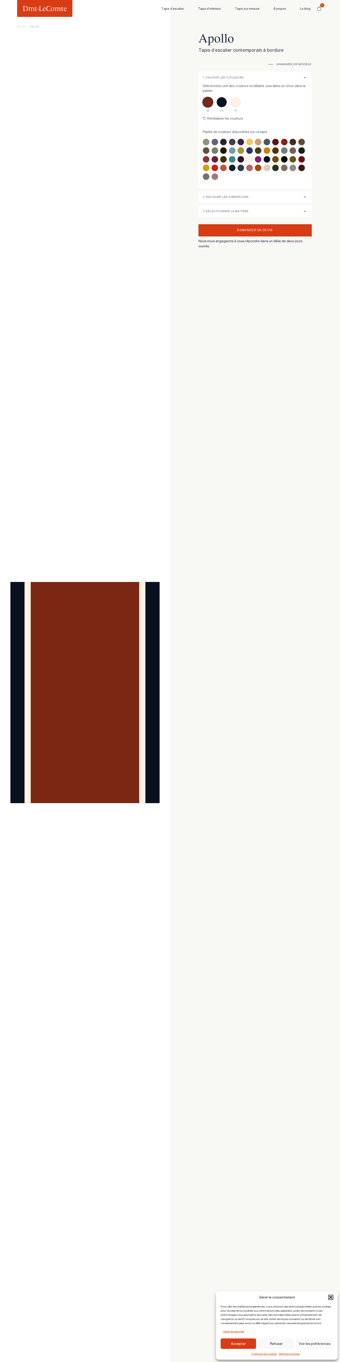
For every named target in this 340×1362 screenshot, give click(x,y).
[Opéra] (301, 159)
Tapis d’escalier (172, 8)
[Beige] (258, 142)
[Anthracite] (223, 142)
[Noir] (284, 159)
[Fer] (284, 150)
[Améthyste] (214, 142)
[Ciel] (232, 150)
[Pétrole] (232, 167)
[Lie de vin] (240, 159)
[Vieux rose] (214, 176)
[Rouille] (258, 167)
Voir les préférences (315, 1344)
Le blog (305, 8)
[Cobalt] (249, 150)
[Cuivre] (266, 150)
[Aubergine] (240, 142)
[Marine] (266, 159)
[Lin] (249, 159)
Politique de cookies (264, 1354)
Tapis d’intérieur (209, 8)
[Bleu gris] (266, 142)
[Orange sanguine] (223, 167)
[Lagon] (232, 159)
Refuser (276, 1344)
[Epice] (275, 150)
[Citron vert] (240, 150)
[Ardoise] (232, 142)
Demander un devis (255, 230)
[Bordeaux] (275, 142)
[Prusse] (240, 167)
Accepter (238, 1344)
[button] (330, 1297)
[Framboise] (214, 159)
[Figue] (292, 150)
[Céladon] (214, 150)
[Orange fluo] (214, 167)
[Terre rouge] (301, 167)
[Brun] (292, 142)
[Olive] (292, 159)
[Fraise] (206, 159)
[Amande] (206, 142)
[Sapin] (275, 167)
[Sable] (266, 167)
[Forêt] (301, 150)
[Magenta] (258, 159)
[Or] (206, 167)
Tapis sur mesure (247, 8)
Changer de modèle (294, 64)
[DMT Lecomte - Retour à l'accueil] (44, 8)
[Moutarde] (275, 159)
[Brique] (284, 142)
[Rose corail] (249, 167)
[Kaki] (223, 159)
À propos (279, 8)
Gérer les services (233, 1331)
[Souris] (292, 167)
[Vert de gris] (206, 176)
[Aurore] (249, 142)
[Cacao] (301, 142)
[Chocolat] (223, 150)
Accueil (21, 26)
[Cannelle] (206, 150)
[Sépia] (284, 167)
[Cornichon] (258, 150)
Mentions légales (289, 1354)
